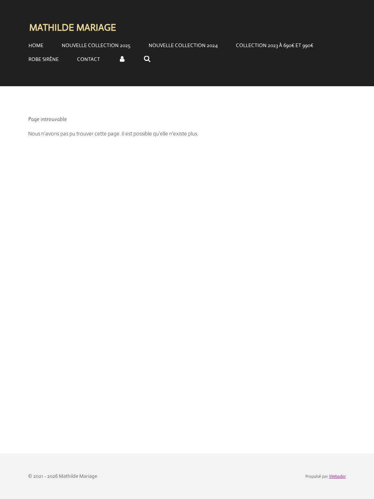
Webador (337, 476)
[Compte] (122, 59)
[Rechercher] (148, 59)
